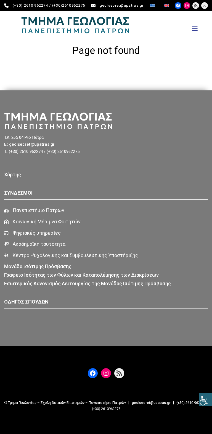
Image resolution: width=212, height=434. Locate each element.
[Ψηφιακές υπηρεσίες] (32, 233)
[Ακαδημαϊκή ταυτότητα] (34, 244)
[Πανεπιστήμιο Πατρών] (34, 210)
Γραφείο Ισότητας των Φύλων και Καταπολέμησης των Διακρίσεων (81, 275)
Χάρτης (12, 174)
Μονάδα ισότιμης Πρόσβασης (38, 266)
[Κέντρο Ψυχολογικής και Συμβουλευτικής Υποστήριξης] (71, 255)
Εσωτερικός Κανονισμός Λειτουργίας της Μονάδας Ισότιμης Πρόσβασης (87, 283)
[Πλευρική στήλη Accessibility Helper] (205, 399)
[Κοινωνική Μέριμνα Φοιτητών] (42, 222)
